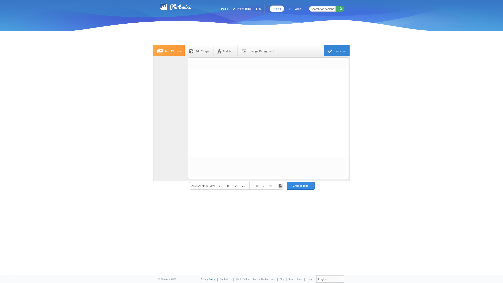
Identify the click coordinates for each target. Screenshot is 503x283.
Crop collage (300, 185)
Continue (340, 51)
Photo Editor (243, 8)
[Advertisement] (247, 35)
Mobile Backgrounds (264, 279)
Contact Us (225, 279)
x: (220, 185)
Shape (202, 51)
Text (228, 51)
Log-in (298, 8)
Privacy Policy (207, 279)
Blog (258, 8)
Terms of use (295, 279)
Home (224, 8)
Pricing (277, 8)
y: (236, 185)
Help (309, 279)
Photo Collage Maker (175, 7)
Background (261, 51)
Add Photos (172, 51)
